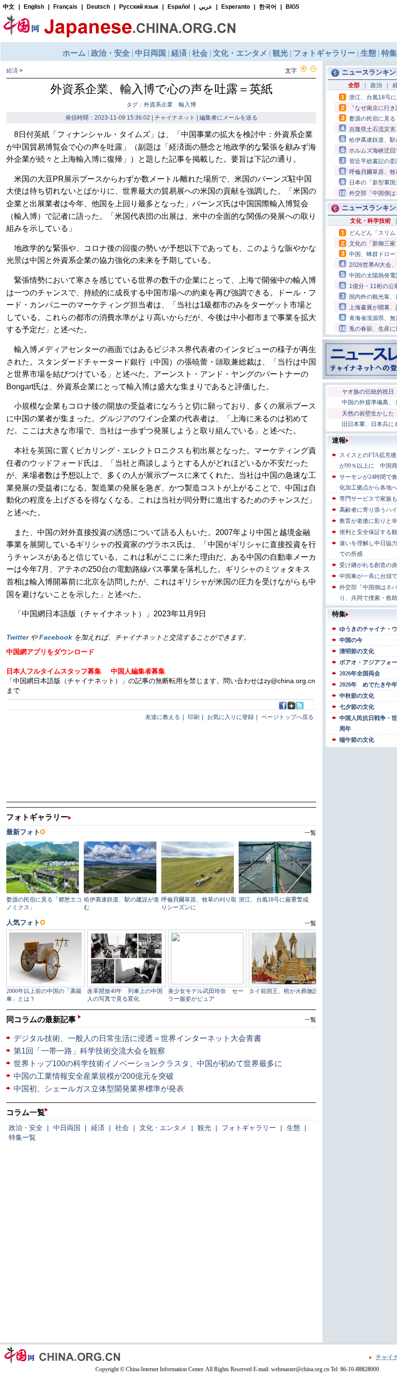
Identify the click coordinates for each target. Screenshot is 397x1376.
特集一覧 (22, 1137)
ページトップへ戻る (287, 717)
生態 (293, 1127)
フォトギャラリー (249, 1127)
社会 (122, 1127)
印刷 (193, 717)
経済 (12, 70)
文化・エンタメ (163, 1127)
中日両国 (66, 1127)
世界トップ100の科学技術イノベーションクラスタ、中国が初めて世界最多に (148, 1063)
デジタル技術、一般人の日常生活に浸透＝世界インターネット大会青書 (137, 1038)
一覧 (310, 1019)
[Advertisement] (367, 894)
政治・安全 (26, 1127)
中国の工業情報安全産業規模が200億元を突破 (94, 1076)
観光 (204, 1127)
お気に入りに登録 (230, 717)
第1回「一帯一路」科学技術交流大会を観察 (89, 1051)
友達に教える (162, 717)
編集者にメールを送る (228, 117)
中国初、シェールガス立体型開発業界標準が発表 (99, 1089)
